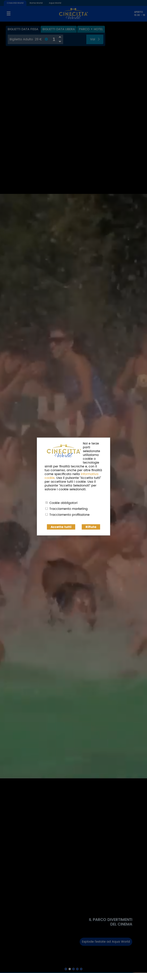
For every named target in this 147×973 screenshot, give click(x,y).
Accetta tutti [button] (61, 527)
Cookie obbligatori (63, 502)
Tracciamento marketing (68, 508)
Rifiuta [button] (91, 527)
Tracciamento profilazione (69, 514)
